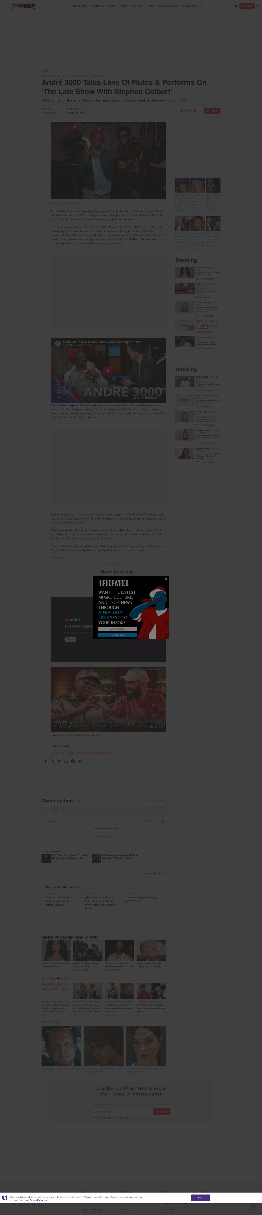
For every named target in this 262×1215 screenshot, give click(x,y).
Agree (201, 1197)
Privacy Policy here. (39, 1200)
